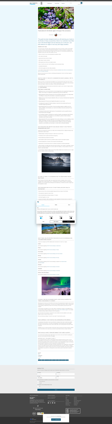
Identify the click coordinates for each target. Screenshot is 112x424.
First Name (39, 372)
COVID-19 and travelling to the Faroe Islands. (54, 253)
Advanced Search (80, 4)
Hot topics (39, 356)
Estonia (43, 360)
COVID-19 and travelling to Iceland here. (54, 245)
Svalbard (63, 360)
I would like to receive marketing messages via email (45, 384)
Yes (39, 386)
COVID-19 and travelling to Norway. (53, 257)
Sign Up (56, 389)
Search (81, 3)
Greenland (54, 360)
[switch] (51, 218)
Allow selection (56, 221)
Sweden (67, 360)
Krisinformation (64, 261)
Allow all (68, 221)
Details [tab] (56, 204)
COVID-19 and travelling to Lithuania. (53, 274)
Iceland (57, 360)
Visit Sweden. (42, 262)
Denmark (39, 360)
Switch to (56, 419)
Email (58, 376)
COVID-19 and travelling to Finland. (53, 249)
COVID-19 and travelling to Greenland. (53, 270)
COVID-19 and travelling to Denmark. (53, 266)
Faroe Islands (47, 360)
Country (39, 376)
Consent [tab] (43, 204)
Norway (60, 360)
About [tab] (69, 204)
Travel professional (42, 381)
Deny (43, 221)
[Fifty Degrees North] (35, 3)
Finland (51, 360)
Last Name (58, 372)
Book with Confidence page (62, 309)
